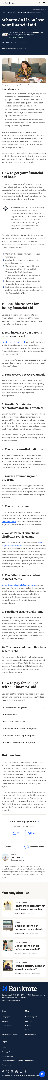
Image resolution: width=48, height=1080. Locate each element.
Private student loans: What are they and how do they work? (30, 909)
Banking (5, 1021)
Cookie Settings (7, 1056)
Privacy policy (7, 1052)
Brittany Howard (23, 974)
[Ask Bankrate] (42, 1074)
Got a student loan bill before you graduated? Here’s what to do (27, 949)
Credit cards (6, 1025)
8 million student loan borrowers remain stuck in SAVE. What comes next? (29, 929)
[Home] (10, 3)
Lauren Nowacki (23, 954)
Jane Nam (21, 914)
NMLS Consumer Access (36, 995)
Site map (28, 1021)
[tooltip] (39, 821)
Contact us (29, 1030)
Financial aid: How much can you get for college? (30, 967)
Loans (3, 13)
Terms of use (6, 1065)
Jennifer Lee (38, 32)
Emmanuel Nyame (26, 35)
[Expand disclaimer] (45, 48)
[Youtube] (21, 1071)
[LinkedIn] (16, 1071)
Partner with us (30, 1034)
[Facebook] (3, 1071)
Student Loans (12, 13)
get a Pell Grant (9, 521)
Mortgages (6, 1017)
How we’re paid (31, 1017)
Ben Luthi (21, 32)
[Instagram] (12, 1071)
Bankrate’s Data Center (10, 1034)
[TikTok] (25, 1071)
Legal (4, 1047)
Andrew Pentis (23, 934)
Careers (28, 1025)
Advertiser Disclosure (39, 9)
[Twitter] (7, 1071)
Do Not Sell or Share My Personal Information (18, 1061)
